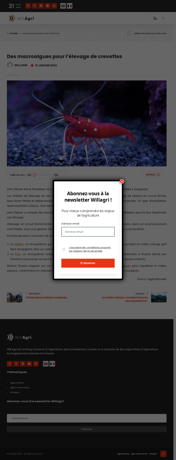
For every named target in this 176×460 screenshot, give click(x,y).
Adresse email (70, 223)
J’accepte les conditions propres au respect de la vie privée (90, 249)
